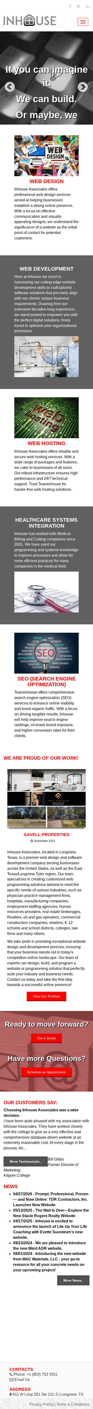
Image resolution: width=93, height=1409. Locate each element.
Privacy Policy (41, 1404)
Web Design (47, 181)
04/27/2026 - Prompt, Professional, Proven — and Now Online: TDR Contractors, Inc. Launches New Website (50, 1199)
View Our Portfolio (46, 996)
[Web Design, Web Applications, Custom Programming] (30, 20)
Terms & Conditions (72, 1404)
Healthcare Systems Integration (46, 523)
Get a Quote (46, 1038)
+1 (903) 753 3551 (42, 1374)
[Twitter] (79, 7)
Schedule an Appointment (46, 1072)
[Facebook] (70, 7)
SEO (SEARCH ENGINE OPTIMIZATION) (46, 681)
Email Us (22, 1380)
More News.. (73, 1280)
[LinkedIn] (87, 7)
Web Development (46, 269)
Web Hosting (46, 443)
